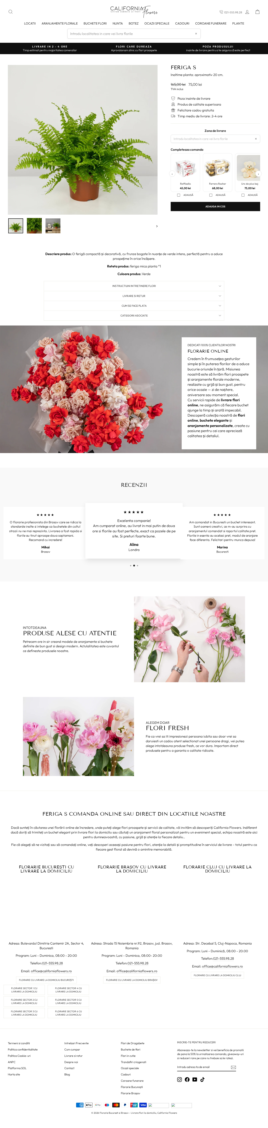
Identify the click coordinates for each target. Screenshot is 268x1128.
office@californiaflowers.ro (51, 971)
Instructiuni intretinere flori (134, 286)
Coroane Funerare (210, 23)
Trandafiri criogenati (133, 1062)
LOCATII (30, 23)
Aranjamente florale (60, 23)
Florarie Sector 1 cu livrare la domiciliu (24, 990)
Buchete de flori (130, 1049)
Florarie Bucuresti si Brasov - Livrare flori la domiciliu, (128, 1112)
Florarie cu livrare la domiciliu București (46, 979)
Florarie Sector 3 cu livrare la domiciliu (24, 1013)
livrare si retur (134, 296)
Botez (134, 23)
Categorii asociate (134, 315)
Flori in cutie (128, 1056)
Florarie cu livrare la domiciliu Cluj (217, 975)
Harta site (14, 1074)
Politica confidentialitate (23, 1049)
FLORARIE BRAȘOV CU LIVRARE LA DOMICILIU (132, 869)
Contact (69, 1068)
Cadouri (182, 23)
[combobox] (134, 34)
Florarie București (132, 1087)
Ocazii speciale (156, 23)
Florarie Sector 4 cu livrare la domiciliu (68, 990)
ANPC (11, 1062)
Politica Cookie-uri (19, 1056)
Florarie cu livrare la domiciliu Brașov (132, 979)
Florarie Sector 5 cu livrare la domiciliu (68, 1001)
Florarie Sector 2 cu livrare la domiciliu (24, 1001)
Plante (238, 23)
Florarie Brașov (130, 1093)
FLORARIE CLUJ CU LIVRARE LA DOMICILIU (217, 869)
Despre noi (71, 1062)
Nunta (118, 23)
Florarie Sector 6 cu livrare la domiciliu (68, 1013)
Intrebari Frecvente (76, 1043)
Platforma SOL (17, 1068)
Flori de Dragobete (132, 1043)
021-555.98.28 (233, 12)
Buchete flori (95, 23)
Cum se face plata (134, 305)
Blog (67, 1074)
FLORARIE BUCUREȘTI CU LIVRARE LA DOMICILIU (46, 869)
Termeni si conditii (19, 1043)
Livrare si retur (73, 1056)
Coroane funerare (132, 1080)
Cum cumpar (72, 1049)
